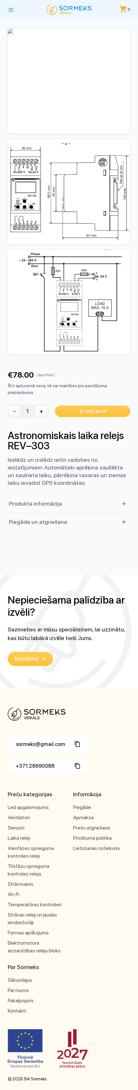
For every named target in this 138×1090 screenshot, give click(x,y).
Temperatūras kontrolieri (35, 905)
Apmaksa (83, 817)
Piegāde (82, 807)
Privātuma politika (92, 838)
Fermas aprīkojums (28, 933)
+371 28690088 (35, 766)
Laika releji (19, 838)
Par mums (18, 990)
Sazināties (26, 659)
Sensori (16, 828)
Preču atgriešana (91, 828)
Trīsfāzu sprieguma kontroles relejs (28, 870)
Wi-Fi (13, 894)
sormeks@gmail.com (40, 744)
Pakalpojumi (20, 1001)
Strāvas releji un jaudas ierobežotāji (32, 919)
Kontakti (17, 1011)
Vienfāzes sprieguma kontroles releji (31, 852)
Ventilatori (19, 817)
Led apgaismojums (28, 807)
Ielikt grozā (96, 411)
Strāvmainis (20, 884)
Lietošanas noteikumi (96, 848)
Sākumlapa (20, 980)
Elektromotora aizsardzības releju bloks (34, 947)
